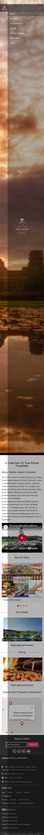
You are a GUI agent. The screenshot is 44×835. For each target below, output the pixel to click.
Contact (18, 792)
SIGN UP (33, 745)
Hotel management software (14, 454)
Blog (3, 792)
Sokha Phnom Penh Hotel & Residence (16, 824)
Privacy (4, 800)
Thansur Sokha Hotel (9, 821)
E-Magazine (6, 796)
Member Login (8, 2)
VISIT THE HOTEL (22, 232)
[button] (22, 723)
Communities (24, 800)
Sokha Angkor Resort (9, 817)
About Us (27, 792)
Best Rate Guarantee (27, 803)
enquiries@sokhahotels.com (21, 782)
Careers (13, 800)
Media (10, 792)
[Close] (32, 707)
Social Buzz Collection (10, 828)
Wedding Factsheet (9, 803)
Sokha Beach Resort (9, 814)
